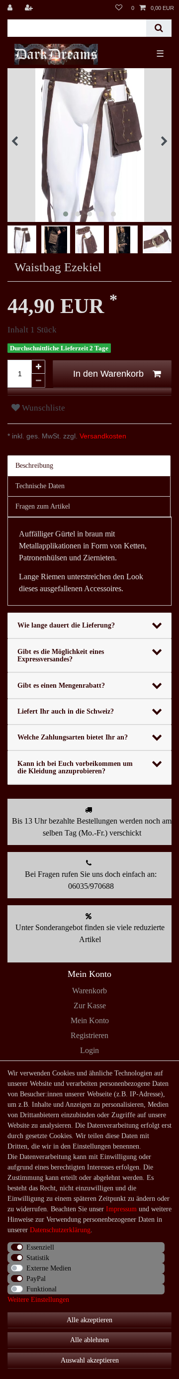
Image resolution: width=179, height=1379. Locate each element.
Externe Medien (48, 1268)
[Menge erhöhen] (38, 367)
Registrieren (89, 1035)
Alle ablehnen (89, 1340)
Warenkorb (89, 990)
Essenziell (40, 1247)
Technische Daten (40, 486)
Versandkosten (102, 436)
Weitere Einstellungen (38, 1299)
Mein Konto (90, 1020)
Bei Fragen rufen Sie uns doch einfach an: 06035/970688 (91, 880)
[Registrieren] (30, 8)
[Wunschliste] (118, 8)
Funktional (41, 1289)
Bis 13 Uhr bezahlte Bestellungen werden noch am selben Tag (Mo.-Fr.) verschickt (92, 827)
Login (89, 1050)
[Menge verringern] (38, 381)
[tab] (89, 465)
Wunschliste (42, 408)
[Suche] (159, 28)
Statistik (37, 1258)
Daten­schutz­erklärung (60, 1230)
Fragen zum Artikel (42, 506)
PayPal (36, 1278)
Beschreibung (34, 465)
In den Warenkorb (108, 374)
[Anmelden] (10, 8)
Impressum (121, 1209)
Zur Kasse (90, 1005)
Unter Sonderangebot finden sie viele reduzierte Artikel (90, 933)
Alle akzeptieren (89, 1320)
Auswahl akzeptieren (90, 1360)
